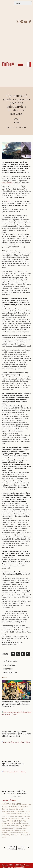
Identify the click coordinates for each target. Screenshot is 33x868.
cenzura (18, 811)
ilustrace (27, 816)
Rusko (23, 830)
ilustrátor (4, 818)
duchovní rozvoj (25, 813)
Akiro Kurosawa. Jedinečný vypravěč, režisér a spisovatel (14, 792)
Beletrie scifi (6, 807)
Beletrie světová (19, 806)
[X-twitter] (17, 21)
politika (5, 828)
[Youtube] (25, 21)
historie (13, 816)
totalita (26, 832)
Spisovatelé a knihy (14, 832)
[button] (13, 654)
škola (28, 835)
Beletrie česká (8, 809)
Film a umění (8, 669)
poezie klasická (14, 823)
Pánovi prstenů (7, 183)
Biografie (18, 808)
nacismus (4, 823)
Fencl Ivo (7, 816)
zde (7, 201)
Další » (19, 797)
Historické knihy (9, 665)
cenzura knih (26, 811)
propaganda (16, 828)
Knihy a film (23, 818)
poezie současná (8, 826)
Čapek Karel (18, 835)
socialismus (5, 832)
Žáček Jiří (4, 837)
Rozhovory (18, 830)
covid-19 (4, 813)
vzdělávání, (6, 835)
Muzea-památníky (10, 673)
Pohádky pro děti (22, 825)
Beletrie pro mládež (26, 804)
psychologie (5, 830)
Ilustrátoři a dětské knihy (14, 818)
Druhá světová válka (13, 813)
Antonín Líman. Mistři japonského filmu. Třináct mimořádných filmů (13, 763)
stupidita (21, 832)
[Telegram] (21, 21)
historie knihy (20, 816)
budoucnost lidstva (8, 811)
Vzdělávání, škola (10, 661)
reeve (5, 677)
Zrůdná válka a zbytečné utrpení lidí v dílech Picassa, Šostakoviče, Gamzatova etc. (16, 703)
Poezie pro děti (25, 823)
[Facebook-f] (29, 21)
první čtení (23, 828)
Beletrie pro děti (11, 804)
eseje (3, 816)
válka (12, 835)
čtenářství (24, 835)
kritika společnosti (16, 820)
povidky (10, 828)
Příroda (11, 830)
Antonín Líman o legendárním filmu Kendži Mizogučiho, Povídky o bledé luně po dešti (16, 733)
